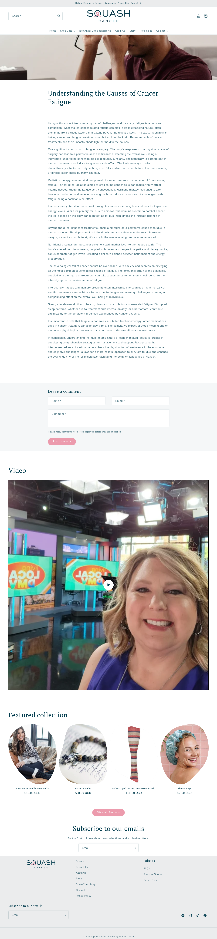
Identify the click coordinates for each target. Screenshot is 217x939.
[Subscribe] (134, 848)
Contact (80, 890)
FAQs (147, 868)
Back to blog (111, 370)
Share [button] (55, 114)
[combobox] (36, 16)
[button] (67, 30)
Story (79, 878)
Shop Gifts (82, 867)
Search (80, 861)
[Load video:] (108, 585)
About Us (81, 873)
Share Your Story (85, 884)
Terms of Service (153, 874)
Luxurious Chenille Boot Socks (32, 788)
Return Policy (83, 896)
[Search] (58, 16)
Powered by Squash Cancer (120, 937)
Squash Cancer (98, 937)
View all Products (108, 812)
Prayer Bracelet (83, 788)
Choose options (32, 801)
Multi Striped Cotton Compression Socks (134, 788)
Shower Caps (184, 788)
